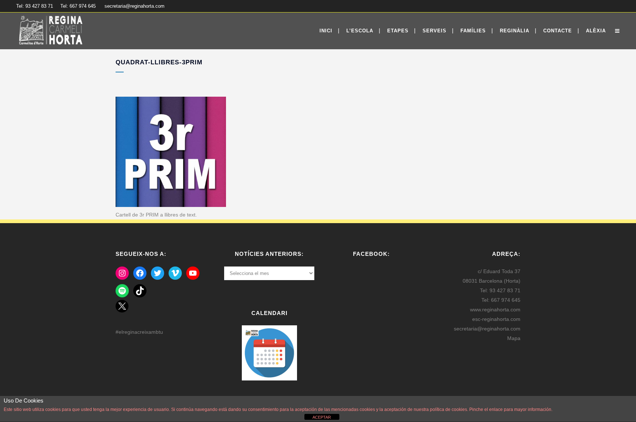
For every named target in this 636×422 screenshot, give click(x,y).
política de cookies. (449, 409)
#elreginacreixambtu (139, 332)
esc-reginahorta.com (496, 319)
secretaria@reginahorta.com (135, 6)
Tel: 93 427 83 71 (34, 6)
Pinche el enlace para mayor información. (510, 409)
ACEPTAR (321, 417)
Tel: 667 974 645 (78, 6)
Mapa (513, 338)
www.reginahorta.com (495, 309)
